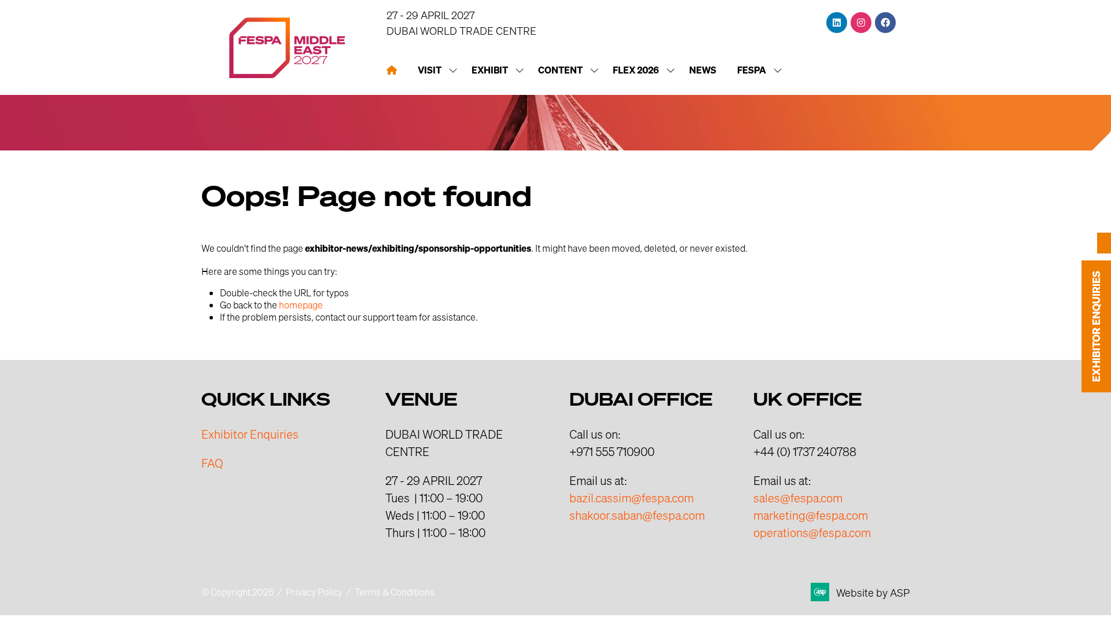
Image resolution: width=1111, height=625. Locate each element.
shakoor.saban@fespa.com (637, 515)
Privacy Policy (314, 592)
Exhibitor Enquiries (250, 434)
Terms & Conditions (395, 592)
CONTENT (560, 70)
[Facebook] (885, 22)
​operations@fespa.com (812, 532)
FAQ (212, 462)
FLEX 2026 (636, 70)
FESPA (751, 70)
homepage (301, 305)
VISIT (430, 70)
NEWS (702, 70)
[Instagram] (861, 22)
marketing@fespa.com (810, 515)
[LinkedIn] (836, 22)
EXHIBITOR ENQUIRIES (1096, 326)
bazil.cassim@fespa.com (631, 497)
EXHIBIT (490, 70)
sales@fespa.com (798, 497)
